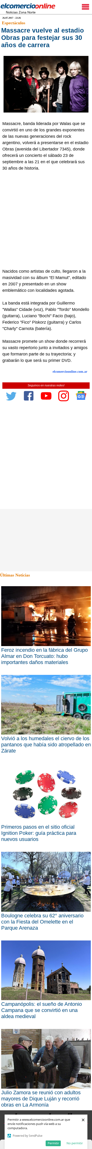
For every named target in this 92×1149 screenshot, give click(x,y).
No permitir (75, 1143)
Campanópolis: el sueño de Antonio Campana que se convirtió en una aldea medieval (41, 1010)
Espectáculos (13, 23)
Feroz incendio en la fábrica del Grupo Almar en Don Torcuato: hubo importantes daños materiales (44, 656)
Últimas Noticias (15, 575)
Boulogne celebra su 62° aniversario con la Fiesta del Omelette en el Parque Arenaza (42, 922)
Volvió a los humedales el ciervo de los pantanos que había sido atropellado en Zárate (46, 744)
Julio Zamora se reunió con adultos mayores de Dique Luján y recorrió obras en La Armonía (41, 1099)
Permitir (53, 1143)
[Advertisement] (46, 220)
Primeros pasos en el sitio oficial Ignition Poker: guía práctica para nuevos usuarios (38, 833)
